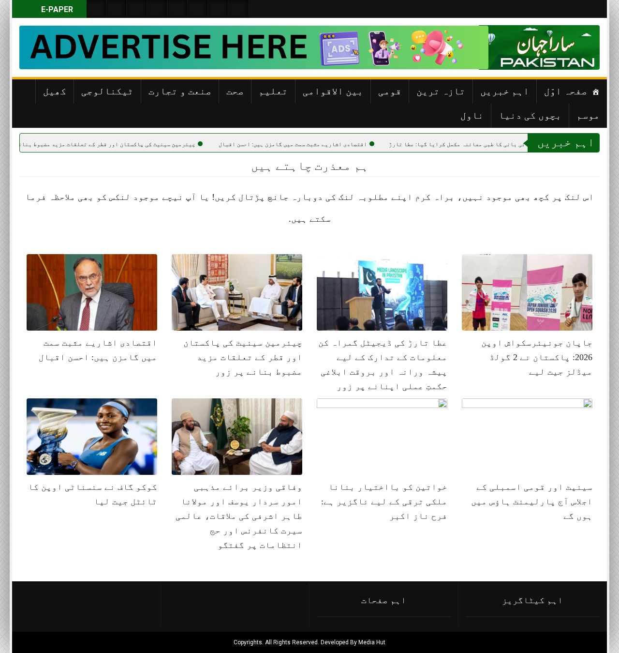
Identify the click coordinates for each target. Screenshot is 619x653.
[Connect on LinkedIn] (197, 9)
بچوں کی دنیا (530, 115)
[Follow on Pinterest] (177, 9)
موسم (588, 115)
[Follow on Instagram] (238, 9)
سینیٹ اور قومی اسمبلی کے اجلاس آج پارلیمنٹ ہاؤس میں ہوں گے (531, 501)
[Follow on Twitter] (137, 9)
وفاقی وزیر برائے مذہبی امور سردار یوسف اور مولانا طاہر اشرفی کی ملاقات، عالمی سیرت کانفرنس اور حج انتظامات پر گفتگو (239, 516)
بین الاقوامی (333, 91)
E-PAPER (56, 9)
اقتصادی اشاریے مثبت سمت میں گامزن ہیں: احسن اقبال (325, 144)
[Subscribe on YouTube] (157, 9)
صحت (235, 91)
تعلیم (273, 91)
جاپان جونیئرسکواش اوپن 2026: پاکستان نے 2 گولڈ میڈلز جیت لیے (536, 357)
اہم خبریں (504, 91)
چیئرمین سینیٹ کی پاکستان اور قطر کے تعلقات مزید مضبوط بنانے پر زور (128, 144)
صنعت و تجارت (179, 91)
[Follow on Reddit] (218, 9)
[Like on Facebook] (116, 9)
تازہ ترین (440, 91)
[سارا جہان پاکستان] (571, 47)
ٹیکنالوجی (107, 91)
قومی (389, 91)
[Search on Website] (96, 9)
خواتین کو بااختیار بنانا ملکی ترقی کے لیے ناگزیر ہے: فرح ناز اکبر (384, 501)
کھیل (54, 91)
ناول (472, 115)
